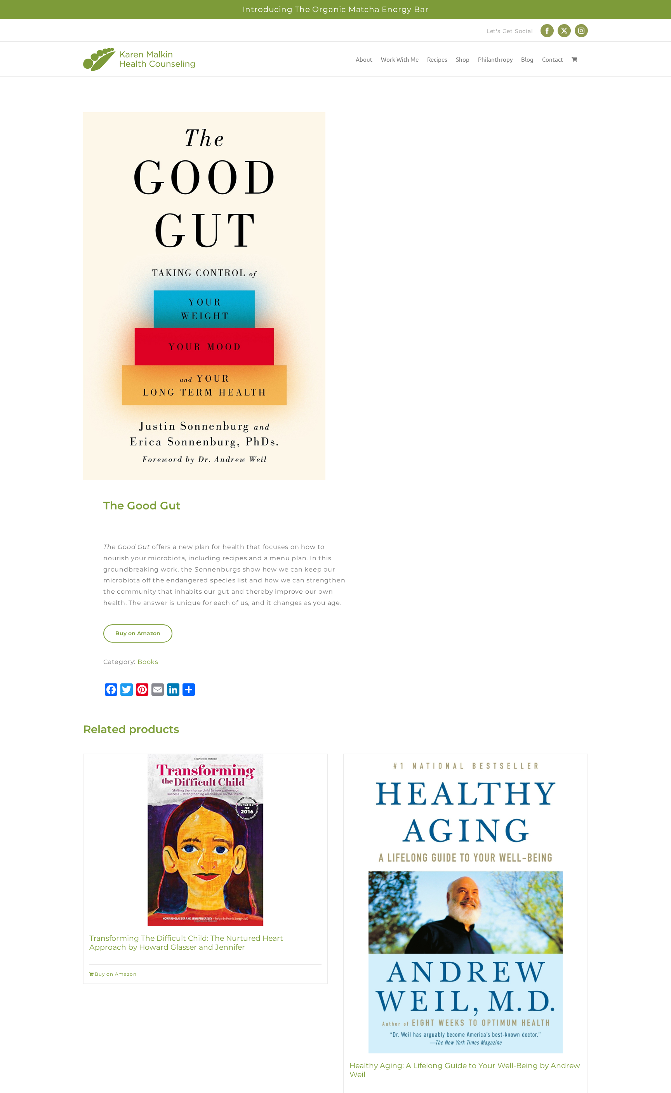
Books (147, 662)
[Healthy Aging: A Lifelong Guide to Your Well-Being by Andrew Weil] (466, 903)
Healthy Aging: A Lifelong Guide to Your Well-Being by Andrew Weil (464, 1070)
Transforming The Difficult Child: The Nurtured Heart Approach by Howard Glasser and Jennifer (186, 942)
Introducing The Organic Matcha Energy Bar (336, 9)
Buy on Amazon (137, 633)
